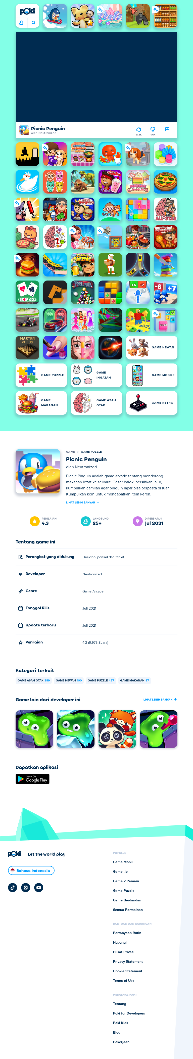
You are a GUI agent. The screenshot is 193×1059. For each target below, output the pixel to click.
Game (70, 451)
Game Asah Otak (34, 680)
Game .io (120, 871)
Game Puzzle (91, 451)
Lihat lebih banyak (80, 502)
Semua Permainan (128, 910)
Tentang (119, 1004)
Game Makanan (134, 680)
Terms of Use (123, 981)
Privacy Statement (128, 961)
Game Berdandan (127, 900)
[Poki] (27, 11)
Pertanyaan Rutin (127, 933)
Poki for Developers (129, 1013)
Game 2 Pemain (126, 881)
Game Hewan (69, 680)
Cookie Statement (127, 971)
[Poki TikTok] (12, 887)
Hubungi (120, 942)
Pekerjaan (121, 1042)
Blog (116, 1032)
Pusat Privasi (123, 952)
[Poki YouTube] (38, 887)
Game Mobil (123, 862)
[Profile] (21, 23)
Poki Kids (120, 1023)
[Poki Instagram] (25, 887)
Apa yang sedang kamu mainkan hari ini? (33, 23)
